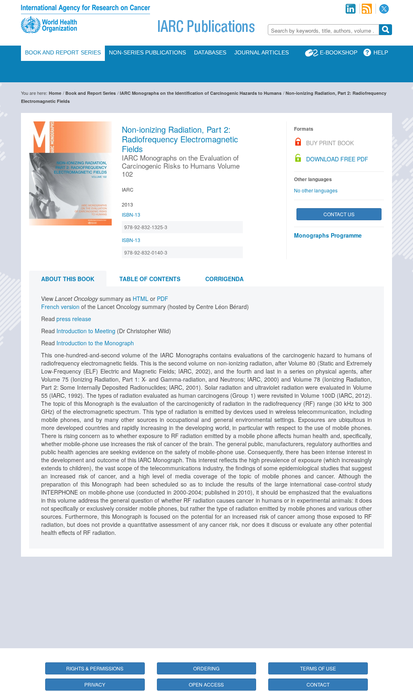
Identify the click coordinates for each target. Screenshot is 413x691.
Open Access (206, 684)
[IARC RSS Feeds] (367, 9)
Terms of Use (318, 668)
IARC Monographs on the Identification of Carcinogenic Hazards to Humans (201, 93)
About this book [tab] (67, 279)
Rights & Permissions (94, 668)
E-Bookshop (338, 52)
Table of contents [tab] (149, 279)
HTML (140, 298)
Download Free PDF (337, 159)
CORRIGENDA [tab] (224, 279)
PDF (162, 298)
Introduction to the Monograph (95, 343)
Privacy (94, 684)
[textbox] (323, 30)
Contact (318, 684)
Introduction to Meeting (85, 331)
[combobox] (323, 29)
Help (380, 52)
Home (55, 93)
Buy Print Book (330, 143)
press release (73, 319)
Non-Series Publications (147, 52)
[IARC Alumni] (350, 9)
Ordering (206, 668)
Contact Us (339, 214)
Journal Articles (261, 52)
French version (60, 307)
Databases (210, 52)
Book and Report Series (63, 52)
